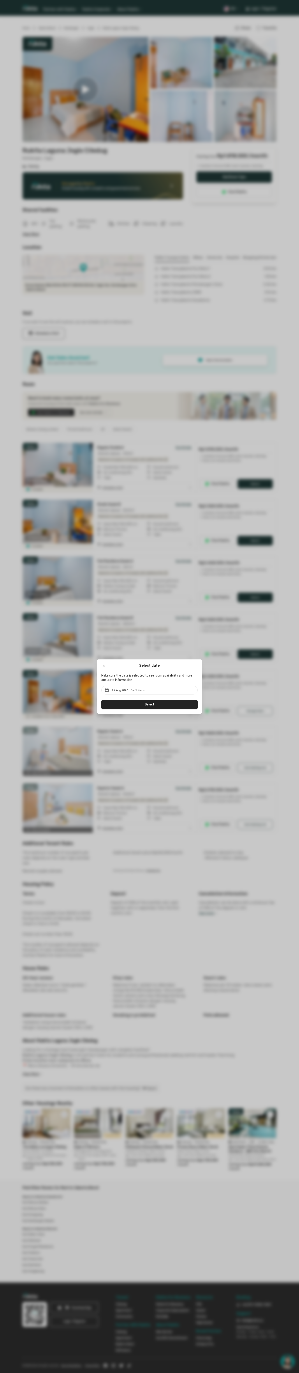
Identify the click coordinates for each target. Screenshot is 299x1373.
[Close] (104, 665)
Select (149, 704)
